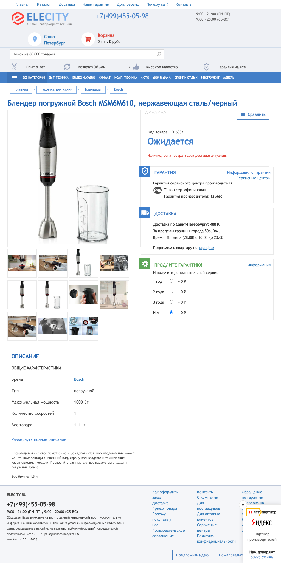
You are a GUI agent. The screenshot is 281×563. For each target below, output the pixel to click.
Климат (105, 77)
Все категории (34, 77)
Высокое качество (162, 67)
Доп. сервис (128, 4)
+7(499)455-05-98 (122, 16)
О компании (207, 497)
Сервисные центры (254, 178)
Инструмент (210, 77)
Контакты (184, 4)
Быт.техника (59, 77)
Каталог (44, 4)
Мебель (228, 77)
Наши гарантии (96, 4)
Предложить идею (192, 555)
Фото (145, 77)
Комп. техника (125, 77)
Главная (22, 4)
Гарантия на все (232, 67)
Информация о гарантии (249, 172)
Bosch (79, 379)
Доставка (67, 4)
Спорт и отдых (186, 77)
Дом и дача (162, 77)
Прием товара (164, 508)
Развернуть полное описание (39, 439)
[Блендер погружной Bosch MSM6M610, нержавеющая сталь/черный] (73, 178)
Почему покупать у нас (161, 519)
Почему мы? (157, 4)
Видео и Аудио (83, 77)
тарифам (206, 247)
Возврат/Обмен (91, 67)
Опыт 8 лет (35, 67)
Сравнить (257, 114)
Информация (259, 265)
